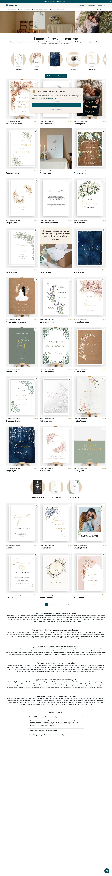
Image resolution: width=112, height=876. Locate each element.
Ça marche (56, 105)
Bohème (36, 69)
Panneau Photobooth (38, 497)
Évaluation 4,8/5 (92, 5)
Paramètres (56, 101)
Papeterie (62, 9)
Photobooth (92, 69)
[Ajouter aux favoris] (36, 81)
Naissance (14, 9)
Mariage (8, 9)
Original (73, 69)
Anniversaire (27, 9)
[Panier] (104, 9)
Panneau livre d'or (56, 497)
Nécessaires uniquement (56, 109)
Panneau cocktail (74, 497)
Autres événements (54, 9)
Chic (55, 69)
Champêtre (18, 69)
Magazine (81, 5)
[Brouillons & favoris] (101, 9)
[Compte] (97, 9)
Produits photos (43, 9)
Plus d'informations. (51, 98)
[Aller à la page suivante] (68, 604)
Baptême (20, 9)
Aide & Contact (102, 5)
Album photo (35, 9)
